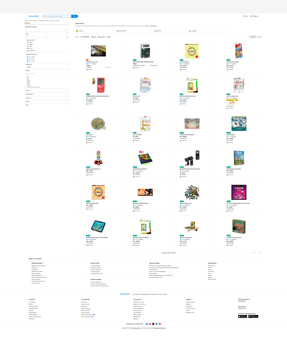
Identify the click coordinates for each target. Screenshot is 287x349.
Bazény (210, 269)
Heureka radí (84, 306)
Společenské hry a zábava (43, 20)
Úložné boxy (34, 267)
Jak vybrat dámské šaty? (96, 282)
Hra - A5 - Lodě (136, 96)
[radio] (26, 57)
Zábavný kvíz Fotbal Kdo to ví (93, 169)
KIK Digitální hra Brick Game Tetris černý (190, 169)
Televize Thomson (36, 283)
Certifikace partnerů (190, 308)
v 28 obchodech (89, 140)
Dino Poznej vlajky (184, 62)
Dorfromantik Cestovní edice (233, 169)
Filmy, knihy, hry (33, 20)
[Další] (261, 253)
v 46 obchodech (183, 67)
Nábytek (210, 277)
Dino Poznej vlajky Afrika (92, 203)
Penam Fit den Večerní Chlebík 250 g (157, 271)
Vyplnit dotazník (242, 308)
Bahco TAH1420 (153, 273)
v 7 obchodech (229, 172)
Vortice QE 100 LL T (153, 269)
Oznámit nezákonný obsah (35, 317)
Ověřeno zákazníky (190, 302)
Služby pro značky (137, 310)
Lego (209, 273)
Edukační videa (136, 317)
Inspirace (188, 310)
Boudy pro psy (35, 269)
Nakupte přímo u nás (86, 308)
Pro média (31, 310)
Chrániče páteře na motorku (38, 281)
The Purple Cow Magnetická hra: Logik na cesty (238, 203)
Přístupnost (31, 319)
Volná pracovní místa (33, 308)
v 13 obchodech (183, 138)
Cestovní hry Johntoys (95, 267)
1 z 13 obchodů (229, 106)
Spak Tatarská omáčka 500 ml (156, 277)
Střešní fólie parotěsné (37, 275)
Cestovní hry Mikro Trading (96, 273)
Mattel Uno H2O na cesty (232, 62)
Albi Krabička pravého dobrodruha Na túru (143, 62)
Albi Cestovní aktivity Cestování (188, 96)
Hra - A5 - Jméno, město (232, 96)
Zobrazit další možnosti (32, 87)
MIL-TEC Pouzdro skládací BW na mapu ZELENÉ (160, 266)
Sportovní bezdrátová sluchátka (39, 277)
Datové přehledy (137, 312)
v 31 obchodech (136, 174)
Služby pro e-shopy (137, 306)
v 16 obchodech (89, 207)
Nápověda (135, 319)
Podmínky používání (33, 306)
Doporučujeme (212, 263)
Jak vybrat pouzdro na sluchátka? (98, 284)
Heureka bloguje (32, 312)
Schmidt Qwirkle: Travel (185, 203)
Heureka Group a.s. (136, 328)
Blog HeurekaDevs (33, 314)
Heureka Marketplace (138, 308)
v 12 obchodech (136, 100)
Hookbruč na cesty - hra (92, 62)
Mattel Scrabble (230, 134)
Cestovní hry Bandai (95, 266)
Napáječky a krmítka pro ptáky (38, 266)
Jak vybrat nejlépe (95, 279)
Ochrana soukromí (85, 312)
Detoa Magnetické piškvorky (140, 169)
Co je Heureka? (32, 302)
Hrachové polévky (36, 279)
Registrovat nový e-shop (139, 304)
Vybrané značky (94, 263)
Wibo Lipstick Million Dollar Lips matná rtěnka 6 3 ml (161, 275)
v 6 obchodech (229, 140)
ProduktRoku (189, 306)
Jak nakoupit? (84, 302)
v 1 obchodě (89, 67)
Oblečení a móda (212, 279)
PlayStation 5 (211, 271)
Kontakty (31, 304)
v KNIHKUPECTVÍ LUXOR (139, 65)
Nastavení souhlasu (85, 310)
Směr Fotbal (89, 134)
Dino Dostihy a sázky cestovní (233, 237)
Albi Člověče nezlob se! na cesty (140, 203)
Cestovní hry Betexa (95, 271)
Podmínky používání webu (160, 328)
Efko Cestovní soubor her (186, 237)
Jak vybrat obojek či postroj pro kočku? (99, 286)
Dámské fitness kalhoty (37, 271)
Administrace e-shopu (138, 302)
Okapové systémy (36, 273)
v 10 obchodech (89, 172)
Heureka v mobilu (85, 304)
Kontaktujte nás (242, 301)
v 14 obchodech (136, 209)
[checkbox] (26, 40)
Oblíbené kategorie (37, 263)
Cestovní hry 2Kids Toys (96, 269)
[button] (45, 29)
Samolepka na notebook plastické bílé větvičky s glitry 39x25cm (163, 267)
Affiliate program (137, 314)
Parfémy (210, 267)
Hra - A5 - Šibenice (137, 134)
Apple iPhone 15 (212, 266)
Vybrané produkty (154, 263)
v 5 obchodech (183, 174)
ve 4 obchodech (183, 101)
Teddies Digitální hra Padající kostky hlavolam (97, 96)
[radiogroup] (47, 59)
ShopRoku (188, 304)
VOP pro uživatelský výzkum (87, 317)
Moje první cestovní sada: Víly (187, 134)
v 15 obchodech (230, 67)
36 (259, 253)
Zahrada (210, 275)
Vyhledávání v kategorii (31, 27)
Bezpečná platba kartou (86, 314)
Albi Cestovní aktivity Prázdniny (141, 237)
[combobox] (56, 16)
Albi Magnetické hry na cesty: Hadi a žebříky (97, 237)
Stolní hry (52, 20)
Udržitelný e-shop (190, 312)
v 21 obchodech (89, 101)
